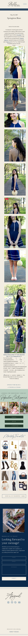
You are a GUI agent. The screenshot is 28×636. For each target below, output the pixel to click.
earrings (8, 41)
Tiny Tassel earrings (15, 356)
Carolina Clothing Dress (8, 354)
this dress (19, 35)
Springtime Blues (13, 384)
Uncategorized (14, 26)
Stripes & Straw (15, 387)
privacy (16, 631)
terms (11, 631)
